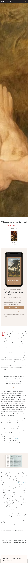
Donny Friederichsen (15, 225)
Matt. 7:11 (10, 522)
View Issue (14, 244)
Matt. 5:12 (21, 483)
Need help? (21, 323)
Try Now (13, 307)
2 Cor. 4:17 (4, 505)
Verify (20, 320)
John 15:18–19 (14, 438)
